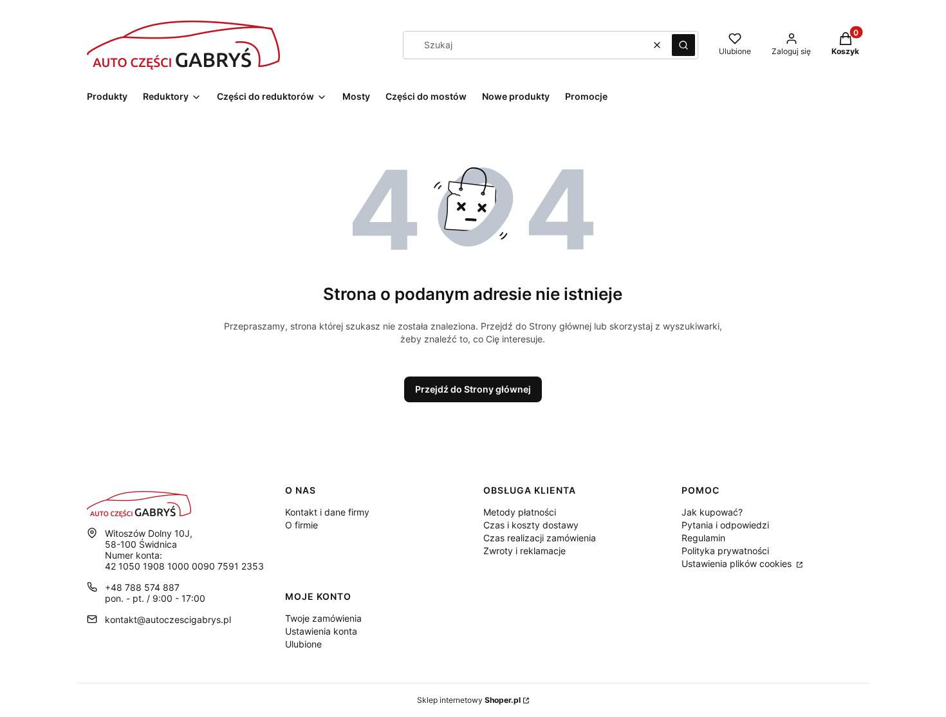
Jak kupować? (712, 512)
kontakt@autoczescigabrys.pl (168, 619)
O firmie (301, 524)
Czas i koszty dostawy (531, 524)
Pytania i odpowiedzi (725, 524)
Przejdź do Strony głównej (473, 389)
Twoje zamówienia (323, 618)
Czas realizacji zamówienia (539, 537)
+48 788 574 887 (142, 587)
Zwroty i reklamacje (524, 550)
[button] (683, 45)
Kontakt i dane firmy (327, 512)
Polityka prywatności (725, 550)
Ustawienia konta (321, 631)
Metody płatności (519, 512)
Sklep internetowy (469, 700)
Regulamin (703, 537)
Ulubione (303, 643)
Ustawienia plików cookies (738, 563)
